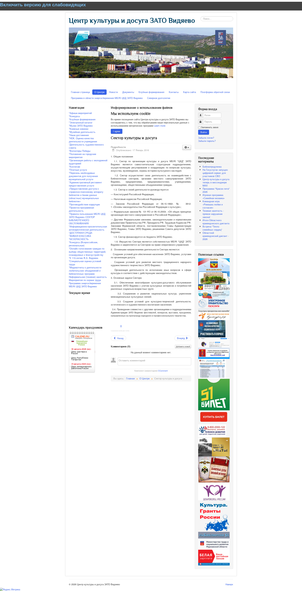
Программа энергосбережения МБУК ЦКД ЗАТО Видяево (85, 285)
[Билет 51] (214, 394)
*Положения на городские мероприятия (82, 155)
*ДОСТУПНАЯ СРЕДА (80, 232)
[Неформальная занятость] (214, 557)
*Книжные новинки (78, 128)
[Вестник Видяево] (214, 287)
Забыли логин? (206, 137)
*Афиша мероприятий (80, 113)
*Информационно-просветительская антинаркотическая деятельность (88, 228)
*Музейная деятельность (82, 132)
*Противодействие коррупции (84, 204)
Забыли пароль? (207, 140)
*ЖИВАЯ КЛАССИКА (80, 236)
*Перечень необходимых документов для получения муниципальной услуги (83, 176)
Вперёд (181, 338)
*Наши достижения (79, 135)
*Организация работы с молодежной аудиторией (88, 162)
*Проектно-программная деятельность (81, 209)
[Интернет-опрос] (211, 328)
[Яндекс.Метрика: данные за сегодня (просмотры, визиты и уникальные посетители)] (10, 589)
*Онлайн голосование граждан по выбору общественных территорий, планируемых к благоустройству (87, 251)
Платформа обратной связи (215, 92)
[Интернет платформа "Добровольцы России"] (214, 491)
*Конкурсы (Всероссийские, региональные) (83, 244)
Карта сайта (189, 92)
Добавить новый (183, 346)
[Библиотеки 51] (214, 535)
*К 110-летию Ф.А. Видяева (83, 258)
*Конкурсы (74, 116)
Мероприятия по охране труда (85, 280)
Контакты (174, 92)
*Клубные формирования (82, 119)
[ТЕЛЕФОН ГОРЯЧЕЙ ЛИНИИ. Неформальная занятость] (214, 543)
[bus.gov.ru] (214, 294)
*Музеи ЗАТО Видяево (81, 125)
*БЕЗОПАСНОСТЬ (79, 239)
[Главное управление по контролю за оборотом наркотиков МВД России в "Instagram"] (214, 342)
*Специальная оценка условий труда (85, 263)
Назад (120, 338)
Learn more (159, 125)
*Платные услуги (78, 169)
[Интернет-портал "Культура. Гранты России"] (214, 515)
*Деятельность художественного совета (86, 146)
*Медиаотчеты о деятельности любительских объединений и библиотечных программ (85, 270)
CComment (163, 370)
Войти (203, 132)
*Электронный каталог (80, 122)
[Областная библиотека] (214, 277)
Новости (113, 92)
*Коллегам (74, 166)
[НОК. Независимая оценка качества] (212, 368)
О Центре (99, 92)
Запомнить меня (209, 127)
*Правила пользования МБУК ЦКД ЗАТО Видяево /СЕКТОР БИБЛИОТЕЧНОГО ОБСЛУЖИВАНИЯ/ (87, 218)
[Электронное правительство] (214, 305)
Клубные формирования (151, 92)
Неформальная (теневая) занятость (88, 277)
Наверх (229, 584)
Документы (128, 92)
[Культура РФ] (214, 316)
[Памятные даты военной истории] (214, 469)
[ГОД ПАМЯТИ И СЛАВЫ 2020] (214, 446)
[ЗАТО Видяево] (214, 264)
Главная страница (80, 92)
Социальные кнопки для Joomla (120, 330)
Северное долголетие (158, 98)
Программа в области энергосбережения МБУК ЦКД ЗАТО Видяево (107, 98)
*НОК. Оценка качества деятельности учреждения (83, 140)
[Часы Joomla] (95, 322)
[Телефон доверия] (212, 430)
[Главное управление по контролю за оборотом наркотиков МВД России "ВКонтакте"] (214, 352)
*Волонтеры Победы (79, 150)
